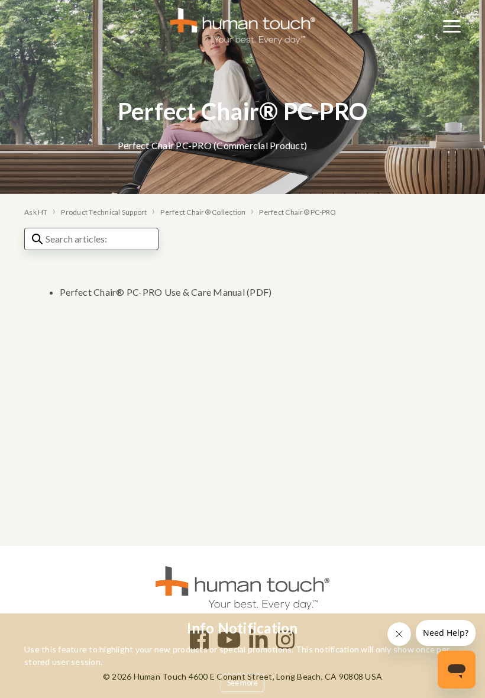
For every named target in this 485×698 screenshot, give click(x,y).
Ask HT (36, 212)
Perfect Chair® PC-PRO (297, 212)
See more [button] (242, 682)
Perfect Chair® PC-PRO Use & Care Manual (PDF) (165, 292)
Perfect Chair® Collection (202, 212)
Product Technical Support (104, 212)
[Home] (242, 25)
